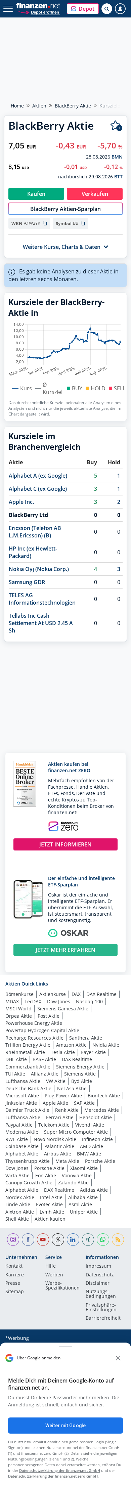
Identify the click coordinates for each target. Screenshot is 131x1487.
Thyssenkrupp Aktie (27, 1161)
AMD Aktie (91, 1146)
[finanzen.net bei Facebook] (28, 1239)
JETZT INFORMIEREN (65, 844)
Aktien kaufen (50, 1219)
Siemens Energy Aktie (80, 1066)
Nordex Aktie (19, 1197)
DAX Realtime (101, 994)
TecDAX (33, 1001)
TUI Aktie (15, 1073)
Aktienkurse (52, 994)
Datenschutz (100, 1275)
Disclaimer (98, 1283)
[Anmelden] (120, 8)
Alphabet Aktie (21, 1153)
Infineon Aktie (97, 1139)
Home (17, 105)
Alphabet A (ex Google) (38, 475)
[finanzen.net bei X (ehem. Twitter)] (58, 1239)
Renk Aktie (67, 1110)
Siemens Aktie (80, 1073)
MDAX (12, 1001)
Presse (12, 1283)
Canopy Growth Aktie (28, 1182)
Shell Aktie (17, 1219)
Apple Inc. (21, 502)
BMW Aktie (89, 1153)
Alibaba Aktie (83, 1197)
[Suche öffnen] (106, 8)
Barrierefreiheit (103, 1318)
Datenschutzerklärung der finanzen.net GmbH (59, 1470)
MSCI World (18, 1008)
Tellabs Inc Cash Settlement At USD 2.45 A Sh (41, 623)
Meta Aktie (67, 1161)
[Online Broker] (38, 12)
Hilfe (50, 1266)
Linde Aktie (17, 1204)
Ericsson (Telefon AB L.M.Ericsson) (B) (35, 531)
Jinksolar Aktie (21, 1103)
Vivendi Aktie (89, 1125)
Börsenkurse (19, 994)
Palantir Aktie (59, 1146)
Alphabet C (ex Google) (38, 488)
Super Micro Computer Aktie (76, 1132)
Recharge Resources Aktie (34, 1038)
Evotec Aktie (49, 1204)
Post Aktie (48, 1016)
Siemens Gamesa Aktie (62, 1008)
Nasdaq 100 (89, 1001)
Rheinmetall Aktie (25, 1052)
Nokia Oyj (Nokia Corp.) (39, 569)
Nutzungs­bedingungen (101, 1294)
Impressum (98, 1266)
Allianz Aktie (44, 1073)
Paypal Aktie (19, 1125)
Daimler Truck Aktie (27, 1110)
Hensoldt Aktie (95, 1117)
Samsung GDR (27, 582)
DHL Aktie (16, 1059)
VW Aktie (56, 1081)
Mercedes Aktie (101, 1110)
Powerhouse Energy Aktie (33, 1023)
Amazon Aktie (71, 1045)
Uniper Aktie (84, 1212)
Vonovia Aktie (77, 1175)
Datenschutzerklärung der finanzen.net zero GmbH (53, 1476)
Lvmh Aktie (52, 1212)
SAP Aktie (84, 1103)
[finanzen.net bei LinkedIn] (73, 1239)
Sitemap (14, 1292)
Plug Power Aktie (63, 1095)
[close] (118, 1358)
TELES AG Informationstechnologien (42, 599)
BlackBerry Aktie (73, 105)
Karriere (14, 1275)
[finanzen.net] (38, 5)
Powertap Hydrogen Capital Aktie (42, 1030)
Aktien (39, 105)
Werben (54, 1275)
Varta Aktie (17, 1175)
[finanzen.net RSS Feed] (118, 1239)
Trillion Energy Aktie (27, 1045)
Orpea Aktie (18, 1016)
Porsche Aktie (100, 1161)
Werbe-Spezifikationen (62, 1286)
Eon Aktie (45, 1175)
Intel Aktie (51, 1197)
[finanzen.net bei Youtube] (43, 1239)
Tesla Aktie (63, 1052)
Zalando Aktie (73, 1182)
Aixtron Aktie (19, 1212)
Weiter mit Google (65, 1425)
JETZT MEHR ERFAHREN (65, 950)
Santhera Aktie (85, 1038)
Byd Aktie (81, 1081)
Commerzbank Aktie (27, 1066)
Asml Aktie (80, 1204)
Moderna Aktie (21, 1132)
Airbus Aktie (57, 1153)
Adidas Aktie (94, 1190)
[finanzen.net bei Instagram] (13, 1239)
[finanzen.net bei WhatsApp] (103, 1239)
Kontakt (14, 1266)
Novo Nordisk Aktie (55, 1139)
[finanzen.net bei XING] (88, 1239)
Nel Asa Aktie (72, 1088)
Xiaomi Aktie (84, 1168)
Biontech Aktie (104, 1095)
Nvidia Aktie (105, 1045)
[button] (83, 8)
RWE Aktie (16, 1139)
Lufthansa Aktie (22, 1081)
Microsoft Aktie (22, 1095)
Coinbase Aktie (22, 1146)
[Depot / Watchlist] (116, 126)
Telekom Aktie (54, 1125)
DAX (76, 994)
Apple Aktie (55, 1103)
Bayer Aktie (93, 1052)
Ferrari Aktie (60, 1117)
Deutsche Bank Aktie (28, 1088)
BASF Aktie (44, 1059)
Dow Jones (58, 1001)
